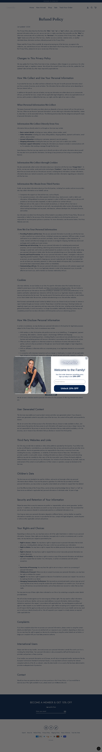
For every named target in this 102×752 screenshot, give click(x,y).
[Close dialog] (86, 358)
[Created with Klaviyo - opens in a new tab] (51, 395)
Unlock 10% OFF (69, 388)
